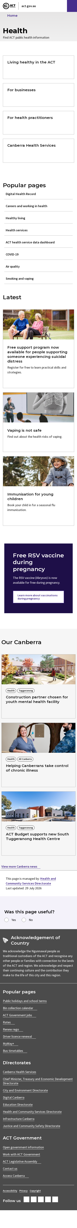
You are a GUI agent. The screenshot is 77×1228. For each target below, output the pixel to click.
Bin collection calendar (18, 1008)
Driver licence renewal (17, 1036)
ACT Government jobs (17, 1015)
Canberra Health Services (19, 1072)
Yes (13, 920)
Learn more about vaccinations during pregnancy (37, 596)
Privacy (23, 1190)
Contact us (10, 1168)
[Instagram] (34, 1199)
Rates (7, 1022)
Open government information (23, 1147)
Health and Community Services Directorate (32, 1112)
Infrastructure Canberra (18, 1119)
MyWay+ (8, 1043)
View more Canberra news (19, 866)
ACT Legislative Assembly (20, 1161)
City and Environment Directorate (25, 1090)
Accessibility (10, 1190)
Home (12, 15)
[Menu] (72, 6)
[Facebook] (26, 1199)
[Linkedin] (48, 1199)
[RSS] (55, 1199)
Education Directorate (18, 1104)
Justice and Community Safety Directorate (31, 1126)
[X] (41, 1199)
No (31, 920)
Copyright (35, 1190)
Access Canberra (14, 1176)
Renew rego (11, 1029)
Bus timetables (13, 1051)
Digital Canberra (13, 1097)
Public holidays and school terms (25, 1001)
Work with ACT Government (21, 1154)
